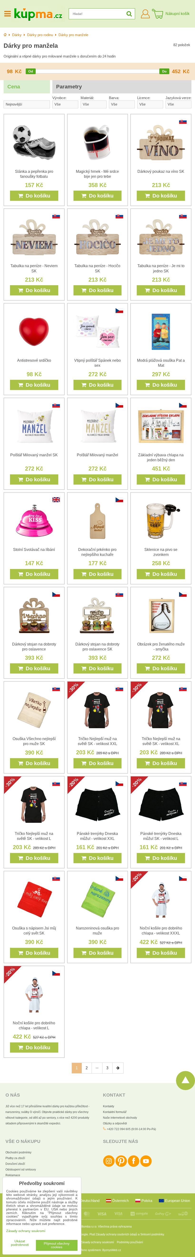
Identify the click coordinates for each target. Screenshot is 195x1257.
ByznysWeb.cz (111, 1250)
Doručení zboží (15, 1163)
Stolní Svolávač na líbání (34, 550)
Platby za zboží (15, 1158)
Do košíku (36, 196)
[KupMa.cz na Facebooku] (133, 1166)
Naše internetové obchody (120, 1117)
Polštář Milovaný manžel (97, 455)
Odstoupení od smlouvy (20, 1169)
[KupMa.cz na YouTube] (146, 1166)
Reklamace (12, 1175)
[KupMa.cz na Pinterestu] (121, 1166)
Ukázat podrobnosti (20, 1243)
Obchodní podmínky (18, 1152)
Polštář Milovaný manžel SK (34, 455)
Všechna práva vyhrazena (115, 1226)
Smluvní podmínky (152, 1234)
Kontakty (108, 1106)
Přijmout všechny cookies (56, 1245)
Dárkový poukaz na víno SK (160, 171)
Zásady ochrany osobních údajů (116, 1234)
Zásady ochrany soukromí (97, 1242)
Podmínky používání (130, 1242)
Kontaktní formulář (115, 1112)
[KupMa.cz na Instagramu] (109, 1166)
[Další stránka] (118, 1068)
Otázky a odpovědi (115, 1123)
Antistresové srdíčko (34, 360)
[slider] (31, 71)
